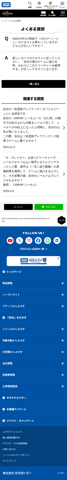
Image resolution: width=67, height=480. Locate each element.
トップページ (14, 272)
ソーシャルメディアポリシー (16, 454)
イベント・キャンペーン (20, 420)
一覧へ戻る (33, 84)
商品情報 (7, 283)
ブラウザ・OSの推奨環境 (14, 443)
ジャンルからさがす (13, 329)
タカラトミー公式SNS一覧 (32, 248)
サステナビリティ (16, 398)
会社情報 (7, 363)
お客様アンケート (16, 409)
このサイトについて (12, 431)
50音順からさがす (12, 352)
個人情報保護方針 (11, 437)
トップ (4, 21)
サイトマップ (9, 460)
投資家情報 (8, 374)
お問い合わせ (9, 449)
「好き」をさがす (16, 317)
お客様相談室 (9, 386)
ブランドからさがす (13, 306)
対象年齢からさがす (13, 340)
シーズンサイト (11, 294)
